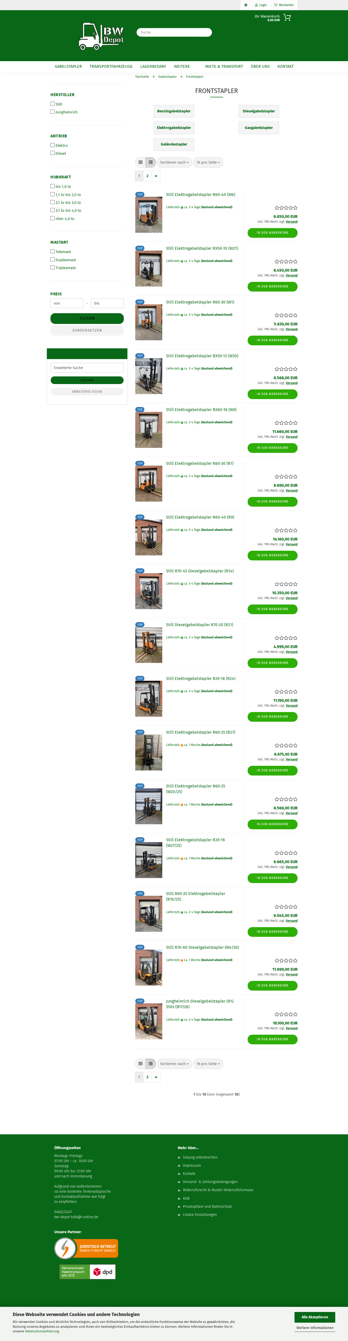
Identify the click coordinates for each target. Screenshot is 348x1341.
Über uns (260, 66)
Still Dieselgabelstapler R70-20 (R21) (199, 624)
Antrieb (58, 136)
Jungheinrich (67, 112)
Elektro (62, 145)
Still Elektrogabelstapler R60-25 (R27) (200, 732)
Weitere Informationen (315, 1328)
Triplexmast (66, 268)
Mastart (59, 242)
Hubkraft (60, 177)
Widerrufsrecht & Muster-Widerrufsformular (218, 1190)
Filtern (87, 318)
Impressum (192, 1165)
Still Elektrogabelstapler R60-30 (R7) (199, 463)
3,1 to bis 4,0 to (68, 210)
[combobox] (174, 162)
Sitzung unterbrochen (200, 1157)
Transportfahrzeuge (111, 66)
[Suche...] (205, 32)
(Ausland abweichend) (216, 207)
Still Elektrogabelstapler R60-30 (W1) (200, 302)
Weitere (182, 66)
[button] (140, 162)
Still (59, 104)
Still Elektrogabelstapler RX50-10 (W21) (202, 248)
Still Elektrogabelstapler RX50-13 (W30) (202, 355)
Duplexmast (66, 260)
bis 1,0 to (63, 186)
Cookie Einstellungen (200, 1215)
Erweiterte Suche (87, 391)
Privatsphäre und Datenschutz (207, 1206)
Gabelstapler (68, 66)
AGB (186, 1198)
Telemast (63, 251)
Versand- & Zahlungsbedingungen (210, 1182)
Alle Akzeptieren (315, 1317)
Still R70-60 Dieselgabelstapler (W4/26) (202, 947)
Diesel (61, 153)
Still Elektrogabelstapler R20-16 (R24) (200, 678)
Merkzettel (285, 5)
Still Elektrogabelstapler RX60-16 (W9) (201, 409)
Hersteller (62, 94)
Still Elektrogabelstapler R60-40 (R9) (200, 517)
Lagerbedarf (153, 66)
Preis (56, 294)
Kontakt (285, 66)
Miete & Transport (224, 66)
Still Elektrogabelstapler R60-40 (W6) (200, 194)
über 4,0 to (65, 218)
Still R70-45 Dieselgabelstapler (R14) (200, 571)
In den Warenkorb (272, 232)
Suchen (87, 380)
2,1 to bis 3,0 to (68, 202)
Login (262, 5)
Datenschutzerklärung (42, 1331)
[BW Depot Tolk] (91, 35)
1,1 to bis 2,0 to (68, 194)
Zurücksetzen (87, 330)
